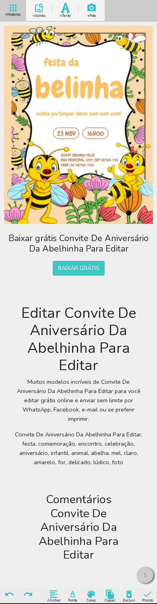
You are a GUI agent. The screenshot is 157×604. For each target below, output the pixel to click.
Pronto (147, 600)
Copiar (110, 600)
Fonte (72, 600)
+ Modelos (13, 13)
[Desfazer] (9, 594)
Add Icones (39, 14)
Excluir (129, 600)
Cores (91, 600)
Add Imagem (91, 14)
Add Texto (65, 14)
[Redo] (28, 594)
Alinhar (54, 600)
